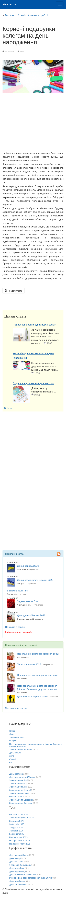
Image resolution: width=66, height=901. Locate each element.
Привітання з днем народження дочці (38, 653)
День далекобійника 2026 (31, 615)
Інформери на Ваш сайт (18, 632)
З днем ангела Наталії (20, 790)
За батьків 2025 (16, 824)
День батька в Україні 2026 (32, 696)
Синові (12, 759)
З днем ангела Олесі (19, 793)
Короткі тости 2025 (18, 837)
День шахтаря (16, 861)
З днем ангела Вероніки (20, 749)
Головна (9, 15)
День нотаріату (16, 868)
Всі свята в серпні (15, 626)
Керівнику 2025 (16, 834)
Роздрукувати (15, 290)
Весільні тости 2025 (18, 814)
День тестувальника (19, 884)
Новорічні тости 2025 (19, 840)
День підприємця (17, 871)
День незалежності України (22, 777)
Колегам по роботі (38, 15)
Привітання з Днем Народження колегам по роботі (33, 272)
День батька (15, 753)
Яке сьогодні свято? (16, 708)
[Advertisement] (33, 121)
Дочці (12, 734)
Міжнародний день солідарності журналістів (30, 878)
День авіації (15, 858)
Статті (21, 15)
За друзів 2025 (16, 827)
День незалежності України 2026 (35, 579)
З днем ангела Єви (27, 601)
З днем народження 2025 (21, 818)
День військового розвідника (22, 875)
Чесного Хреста (17, 796)
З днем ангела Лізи (18, 787)
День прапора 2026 (28, 565)
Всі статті (9, 408)
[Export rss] (59, 554)
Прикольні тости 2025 (19, 844)
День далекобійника (19, 855)
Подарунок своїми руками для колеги (34, 324)
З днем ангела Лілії (17, 590)
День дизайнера (17, 881)
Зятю (11, 756)
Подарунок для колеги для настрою (33, 383)
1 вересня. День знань (20, 865)
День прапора (16, 774)
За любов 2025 (16, 831)
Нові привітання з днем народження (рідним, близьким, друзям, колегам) (37, 687)
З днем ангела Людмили (20, 803)
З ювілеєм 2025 (16, 737)
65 (10, 762)
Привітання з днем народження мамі (37, 675)
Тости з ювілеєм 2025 (29, 664)
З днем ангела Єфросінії (21, 800)
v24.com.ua (9, 4)
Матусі (12, 741)
